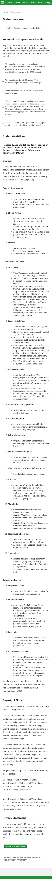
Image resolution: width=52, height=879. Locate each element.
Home (5, 12)
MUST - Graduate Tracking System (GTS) (28, 2)
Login (8, 28)
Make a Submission (15, 846)
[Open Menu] (2, 2)
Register (17, 28)
